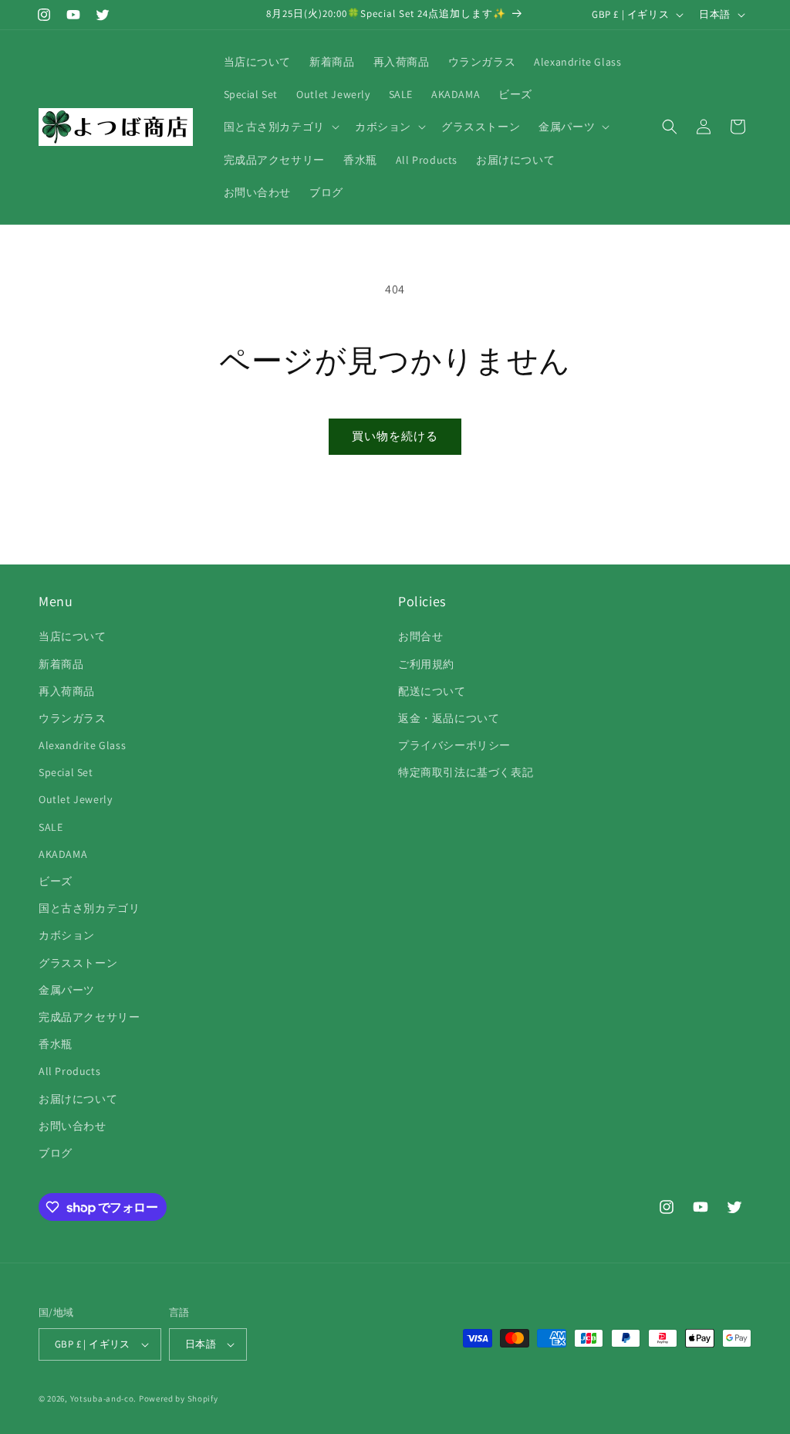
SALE (50, 827)
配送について (432, 691)
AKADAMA (63, 854)
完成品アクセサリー (89, 1017)
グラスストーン (78, 963)
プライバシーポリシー (454, 745)
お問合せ (420, 636)
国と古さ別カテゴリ (89, 908)
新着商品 (61, 664)
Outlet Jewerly (75, 799)
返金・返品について (448, 718)
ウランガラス (72, 718)
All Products (69, 1071)
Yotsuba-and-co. (103, 1398)
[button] (280, 126)
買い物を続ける (395, 436)
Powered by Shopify (178, 1398)
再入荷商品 (67, 691)
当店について (72, 636)
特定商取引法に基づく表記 (465, 772)
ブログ (56, 1153)
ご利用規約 (426, 664)
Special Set (66, 772)
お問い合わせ (72, 1126)
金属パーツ (67, 990)
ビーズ (56, 881)
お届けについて (78, 1099)
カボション (67, 935)
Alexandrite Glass (82, 745)
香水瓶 (56, 1044)
